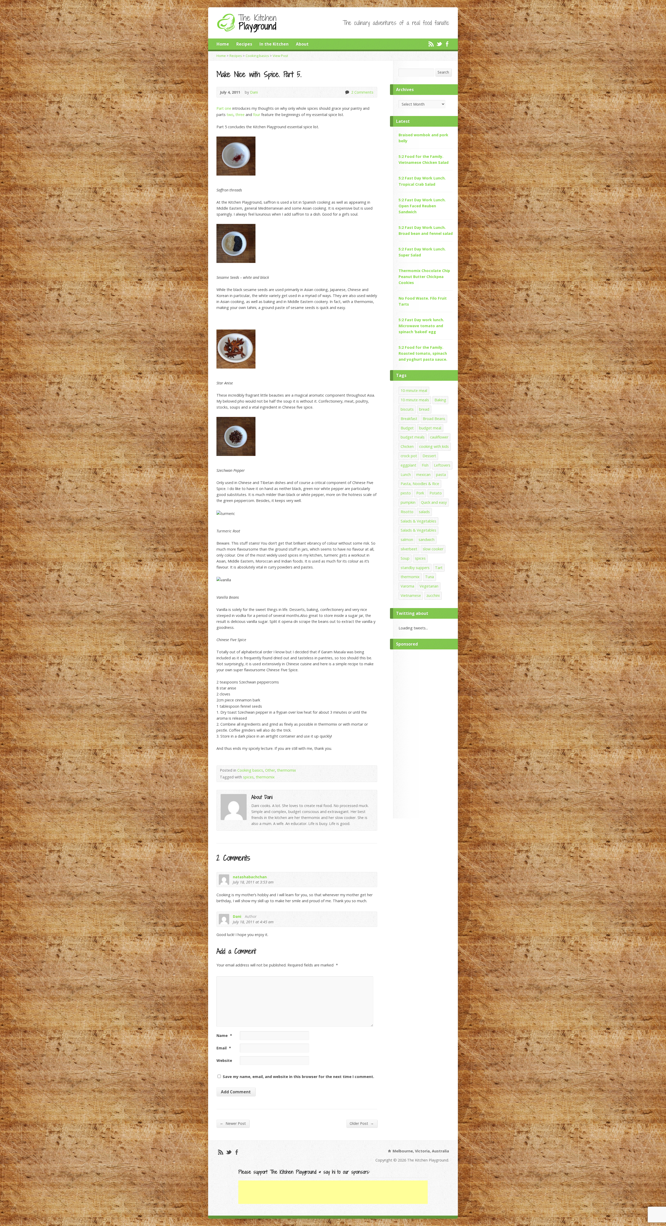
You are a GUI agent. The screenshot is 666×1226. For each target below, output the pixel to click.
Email (223, 1048)
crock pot (409, 455)
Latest (403, 121)
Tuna (429, 576)
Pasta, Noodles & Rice (420, 483)
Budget (407, 427)
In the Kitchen (274, 44)
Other (270, 770)
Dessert (429, 455)
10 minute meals (415, 399)
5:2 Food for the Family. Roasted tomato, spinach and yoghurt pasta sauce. (423, 353)
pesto (406, 493)
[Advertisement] (426, 733)
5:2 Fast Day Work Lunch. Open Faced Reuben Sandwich (422, 205)
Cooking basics (257, 55)
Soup (405, 558)
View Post (280, 55)
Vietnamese (411, 595)
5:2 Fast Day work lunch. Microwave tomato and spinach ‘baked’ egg (421, 325)
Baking (440, 399)
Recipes (244, 44)
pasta (441, 474)
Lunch (406, 474)
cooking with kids (434, 446)
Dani (254, 92)
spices (248, 777)
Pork (420, 493)
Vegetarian (429, 586)
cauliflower (439, 437)
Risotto (407, 511)
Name (224, 1035)
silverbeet (409, 548)
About (302, 44)
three (240, 114)
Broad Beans (434, 418)
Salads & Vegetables (418, 521)
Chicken (407, 446)
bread (424, 409)
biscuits (407, 409)
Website (224, 1060)
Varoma (407, 586)
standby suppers (415, 567)
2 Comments (347, 92)
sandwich (426, 539)
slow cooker (433, 548)
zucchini (433, 595)
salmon (407, 539)
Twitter (439, 44)
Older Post (362, 1123)
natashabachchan (250, 876)
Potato (436, 493)
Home (222, 44)
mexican (423, 474)
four (256, 114)
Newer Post (233, 1123)
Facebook (447, 44)
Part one (223, 108)
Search (443, 72)
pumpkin (408, 502)
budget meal (430, 427)
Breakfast (409, 418)
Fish (425, 465)
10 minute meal (414, 390)
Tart (439, 567)
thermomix (286, 770)
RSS (431, 44)
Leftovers (442, 465)
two (230, 114)
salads (424, 511)
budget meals (413, 437)
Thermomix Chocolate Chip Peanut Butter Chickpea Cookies (424, 276)
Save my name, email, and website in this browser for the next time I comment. (298, 1076)
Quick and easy (434, 502)
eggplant (408, 465)
